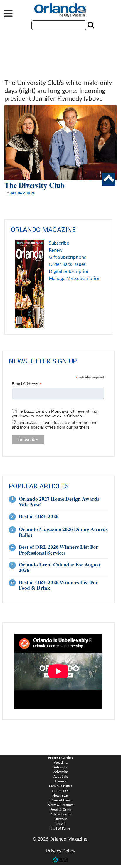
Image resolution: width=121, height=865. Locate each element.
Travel (60, 824)
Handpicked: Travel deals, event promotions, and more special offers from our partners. (55, 424)
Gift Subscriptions (67, 257)
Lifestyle (60, 819)
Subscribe (59, 243)
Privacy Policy (60, 850)
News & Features (60, 805)
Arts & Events (60, 814)
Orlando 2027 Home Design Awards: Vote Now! (60, 501)
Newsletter (60, 795)
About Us (60, 776)
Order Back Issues (67, 264)
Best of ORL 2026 (38, 516)
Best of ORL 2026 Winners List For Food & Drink (58, 585)
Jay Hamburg (23, 193)
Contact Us (60, 790)
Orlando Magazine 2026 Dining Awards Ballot (63, 531)
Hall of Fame (60, 828)
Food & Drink (60, 809)
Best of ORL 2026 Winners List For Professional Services (58, 549)
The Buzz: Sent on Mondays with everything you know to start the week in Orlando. (54, 413)
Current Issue (61, 800)
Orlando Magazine (60, 10)
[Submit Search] (90, 25)
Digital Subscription (69, 271)
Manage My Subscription (74, 278)
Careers (60, 781)
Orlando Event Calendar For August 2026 (59, 567)
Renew (56, 250)
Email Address (27, 384)
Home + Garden (60, 757)
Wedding (61, 762)
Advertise (60, 772)
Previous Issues (60, 786)
